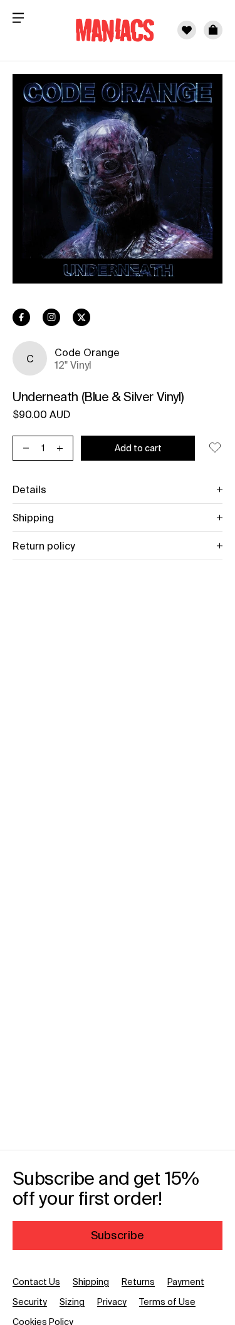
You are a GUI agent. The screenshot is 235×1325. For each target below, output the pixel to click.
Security (30, 1302)
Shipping (91, 1282)
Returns (138, 1282)
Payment (185, 1282)
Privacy (112, 1302)
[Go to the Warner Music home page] (107, 30)
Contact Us (36, 1282)
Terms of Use (167, 1302)
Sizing (72, 1302)
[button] (213, 30)
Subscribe (117, 1235)
